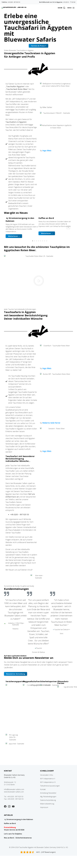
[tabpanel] (22, 228)
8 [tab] (47, 241)
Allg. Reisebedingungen (48, 796)
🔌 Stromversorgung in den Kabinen (18, 819)
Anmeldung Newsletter (48, 793)
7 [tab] (45, 241)
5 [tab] (41, 241)
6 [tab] (43, 241)
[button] (71, 7)
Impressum (44, 807)
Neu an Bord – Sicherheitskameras (18, 838)
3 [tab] (37, 241)
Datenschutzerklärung (48, 800)
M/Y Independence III (48, 782)
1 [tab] (33, 241)
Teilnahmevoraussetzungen (50, 786)
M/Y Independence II (47, 778)
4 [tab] (39, 241)
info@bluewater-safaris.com (14, 789)
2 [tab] (35, 241)
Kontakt (43, 789)
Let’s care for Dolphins (13, 834)
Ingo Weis (46, 150)
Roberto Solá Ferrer (51, 423)
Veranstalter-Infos (46, 775)
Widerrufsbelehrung (47, 804)
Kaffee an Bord (10, 823)
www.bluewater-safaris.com (14, 792)
